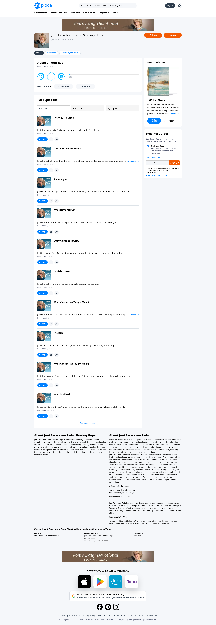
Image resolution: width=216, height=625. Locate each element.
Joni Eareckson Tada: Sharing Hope (77, 35)
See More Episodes (88, 423)
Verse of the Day (58, 12)
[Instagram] (116, 607)
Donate (172, 35)
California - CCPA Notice (146, 615)
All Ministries (40, 12)
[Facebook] (100, 607)
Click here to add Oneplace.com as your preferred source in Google (110, 597)
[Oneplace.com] (43, 5)
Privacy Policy (88, 615)
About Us (76, 615)
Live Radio (75, 12)
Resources (51, 53)
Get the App (64, 615)
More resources (171, 120)
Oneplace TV (104, 12)
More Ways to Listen (70, 53)
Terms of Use (103, 615)
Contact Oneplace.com (122, 615)
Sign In (170, 5)
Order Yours (154, 121)
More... (116, 12)
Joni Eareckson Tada (62, 39)
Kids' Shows (89, 12)
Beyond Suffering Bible (118, 517)
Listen (39, 53)
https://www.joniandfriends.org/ (47, 536)
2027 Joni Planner (157, 100)
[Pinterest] (108, 607)
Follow (153, 35)
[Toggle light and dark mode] (179, 5)
